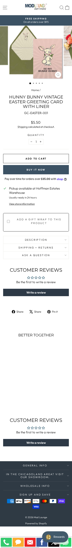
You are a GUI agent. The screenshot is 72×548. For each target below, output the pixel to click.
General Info (35, 465)
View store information (22, 203)
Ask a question (36, 255)
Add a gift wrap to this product (39, 221)
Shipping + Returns (35, 247)
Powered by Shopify (36, 523)
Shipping (23, 127)
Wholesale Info (35, 486)
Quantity (36, 135)
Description (36, 239)
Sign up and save (35, 494)
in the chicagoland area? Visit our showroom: (35, 476)
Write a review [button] (36, 292)
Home (35, 90)
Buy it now (36, 169)
